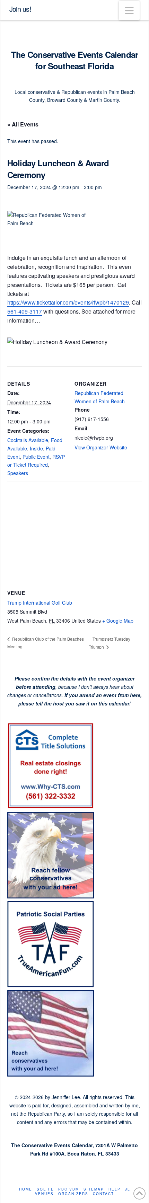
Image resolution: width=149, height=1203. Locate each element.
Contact (103, 1194)
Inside (36, 448)
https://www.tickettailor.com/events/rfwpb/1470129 (68, 302)
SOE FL (45, 1189)
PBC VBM (68, 1189)
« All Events (22, 124)
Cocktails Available (27, 440)
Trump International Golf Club (39, 602)
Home (25, 1189)
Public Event (36, 456)
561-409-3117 (24, 311)
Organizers (73, 1194)
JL (127, 1189)
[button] (129, 10)
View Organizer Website (100, 447)
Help (114, 1189)
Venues (44, 1194)
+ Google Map (117, 620)
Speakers (17, 472)
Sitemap (94, 1189)
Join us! (20, 9)
